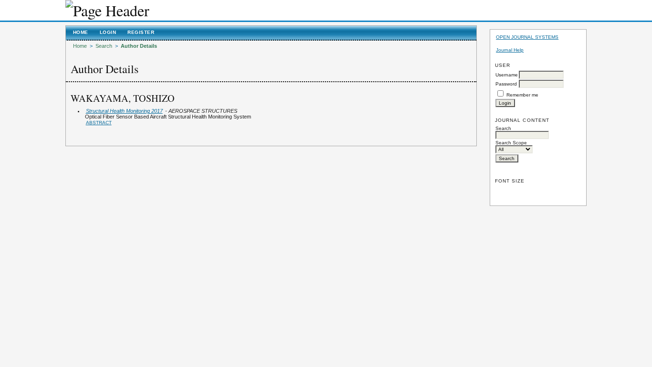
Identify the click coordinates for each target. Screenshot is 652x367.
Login (108, 32)
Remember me (522, 94)
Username (506, 74)
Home (80, 32)
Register (140, 32)
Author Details (139, 46)
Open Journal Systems (527, 37)
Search (103, 46)
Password (506, 83)
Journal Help (510, 50)
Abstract (99, 122)
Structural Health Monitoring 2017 (124, 111)
